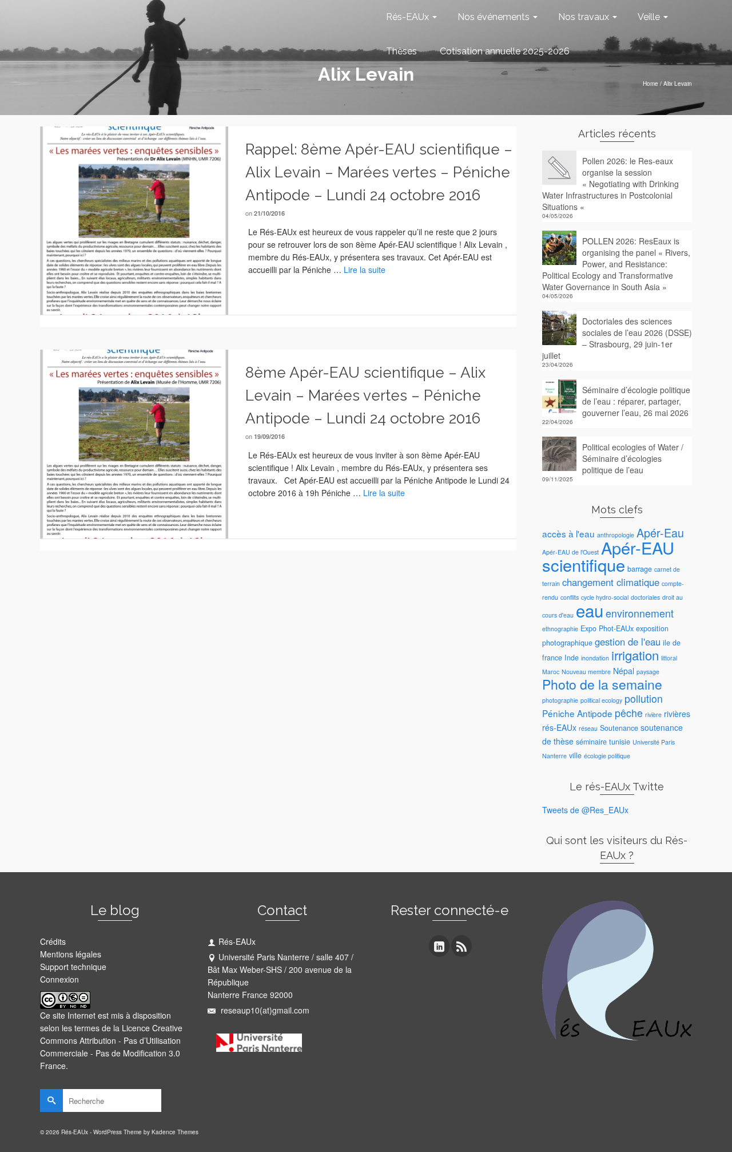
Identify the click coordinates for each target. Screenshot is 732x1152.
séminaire (591, 742)
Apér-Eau (660, 532)
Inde (571, 657)
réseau (588, 728)
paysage (647, 671)
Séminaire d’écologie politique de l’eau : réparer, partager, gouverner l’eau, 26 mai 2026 (636, 401)
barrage (639, 569)
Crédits (53, 941)
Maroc (550, 671)
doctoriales (645, 597)
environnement (640, 613)
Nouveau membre (586, 671)
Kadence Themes (175, 1132)
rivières (677, 713)
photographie (560, 700)
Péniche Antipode (577, 713)
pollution (643, 698)
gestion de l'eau (628, 641)
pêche (629, 713)
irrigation (635, 655)
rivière (653, 714)
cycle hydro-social (604, 597)
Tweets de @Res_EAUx (585, 809)
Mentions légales (70, 954)
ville (575, 755)
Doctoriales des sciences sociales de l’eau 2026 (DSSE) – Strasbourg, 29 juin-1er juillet (617, 338)
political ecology (601, 700)
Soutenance (619, 728)
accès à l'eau (568, 533)
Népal (623, 670)
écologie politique (607, 755)
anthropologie (615, 535)
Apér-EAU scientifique (608, 556)
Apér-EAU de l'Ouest (570, 552)
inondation (595, 658)
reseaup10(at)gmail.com (263, 1010)
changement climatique (610, 582)
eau (589, 610)
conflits (569, 597)
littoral (669, 658)
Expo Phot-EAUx (607, 628)
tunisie (619, 742)
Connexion (59, 979)
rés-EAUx (559, 727)
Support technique (73, 966)
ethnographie (560, 628)
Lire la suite (364, 269)
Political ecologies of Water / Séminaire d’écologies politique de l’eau (632, 458)
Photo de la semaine (602, 684)
